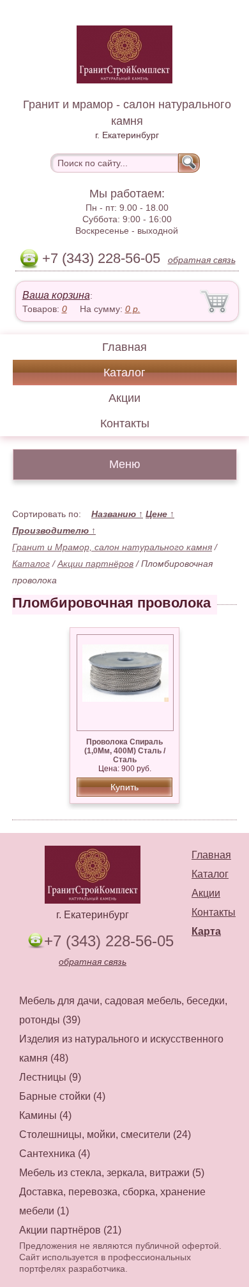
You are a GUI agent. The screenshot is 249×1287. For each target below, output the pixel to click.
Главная (124, 347)
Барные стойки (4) (62, 1096)
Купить (124, 787)
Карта (206, 931)
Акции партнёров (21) (70, 1230)
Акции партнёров (95, 563)
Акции (124, 398)
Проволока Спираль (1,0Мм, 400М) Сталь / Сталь (124, 750)
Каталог (124, 372)
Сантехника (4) (54, 1153)
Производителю (54, 530)
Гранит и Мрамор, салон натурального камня (112, 547)
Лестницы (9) (50, 1077)
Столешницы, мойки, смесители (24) (105, 1134)
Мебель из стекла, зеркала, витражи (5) (111, 1172)
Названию (117, 514)
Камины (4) (45, 1115)
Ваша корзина (56, 295)
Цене (160, 514)
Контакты (124, 423)
